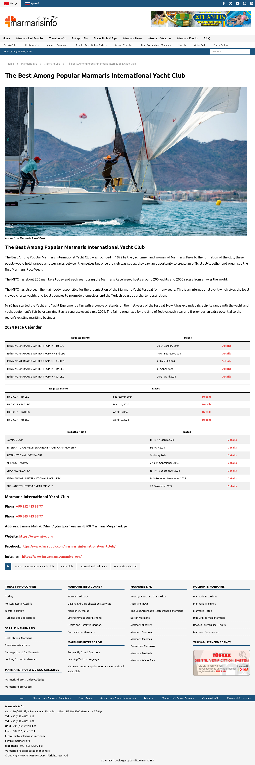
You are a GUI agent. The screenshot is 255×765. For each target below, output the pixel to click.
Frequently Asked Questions (84, 652)
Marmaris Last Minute (29, 38)
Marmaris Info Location (239, 698)
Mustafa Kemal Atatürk (18, 603)
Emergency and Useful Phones (85, 617)
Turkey (9, 596)
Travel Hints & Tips (105, 38)
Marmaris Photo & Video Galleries (24, 679)
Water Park (200, 45)
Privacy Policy (85, 698)
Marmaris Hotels (202, 610)
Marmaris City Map (78, 610)
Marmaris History (78, 596)
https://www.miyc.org (36, 536)
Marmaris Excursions (57, 45)
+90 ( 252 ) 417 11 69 (22, 721)
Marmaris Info (29, 63)
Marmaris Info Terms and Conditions (52, 698)
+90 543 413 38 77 (29, 516)
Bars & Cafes (10, 45)
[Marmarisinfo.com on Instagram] (244, 3)
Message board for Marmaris (22, 652)
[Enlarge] (242, 92)
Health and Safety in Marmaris (85, 624)
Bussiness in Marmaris (17, 645)
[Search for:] (230, 51)
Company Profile (210, 698)
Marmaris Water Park (142, 660)
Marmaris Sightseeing (206, 632)
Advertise (149, 698)
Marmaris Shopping (141, 632)
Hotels (182, 45)
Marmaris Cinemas (141, 639)
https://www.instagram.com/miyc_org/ (52, 556)
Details (226, 345)
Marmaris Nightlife (141, 624)
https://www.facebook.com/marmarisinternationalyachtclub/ (69, 546)
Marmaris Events (187, 38)
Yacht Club (67, 566)
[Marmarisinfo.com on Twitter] (230, 3)
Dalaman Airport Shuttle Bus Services (89, 603)
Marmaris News (132, 38)
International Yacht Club (93, 566)
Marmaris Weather (159, 38)
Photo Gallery (221, 45)
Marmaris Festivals (141, 653)
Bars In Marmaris (140, 617)
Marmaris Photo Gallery (18, 686)
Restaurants (31, 45)
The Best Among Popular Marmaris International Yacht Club (96, 669)
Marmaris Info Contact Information (118, 698)
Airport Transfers (124, 45)
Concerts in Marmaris (142, 646)
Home (6, 38)
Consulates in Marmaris (81, 632)
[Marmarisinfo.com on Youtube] (237, 3)
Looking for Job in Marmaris (21, 659)
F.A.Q (207, 38)
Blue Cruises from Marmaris (156, 45)
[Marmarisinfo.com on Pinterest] (251, 3)
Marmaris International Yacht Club (34, 566)
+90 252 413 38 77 (29, 506)
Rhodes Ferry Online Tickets (91, 45)
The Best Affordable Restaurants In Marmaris (156, 610)
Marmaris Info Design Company (178, 698)
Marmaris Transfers (204, 603)
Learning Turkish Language (83, 659)
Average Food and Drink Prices (148, 596)
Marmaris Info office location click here (27, 750)
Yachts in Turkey (14, 610)
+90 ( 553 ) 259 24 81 (24, 726)
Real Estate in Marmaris (18, 638)
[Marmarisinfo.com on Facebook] (223, 3)
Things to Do (80, 38)
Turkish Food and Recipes (20, 617)
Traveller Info (57, 38)
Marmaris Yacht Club (125, 566)
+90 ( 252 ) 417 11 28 (22, 716)
